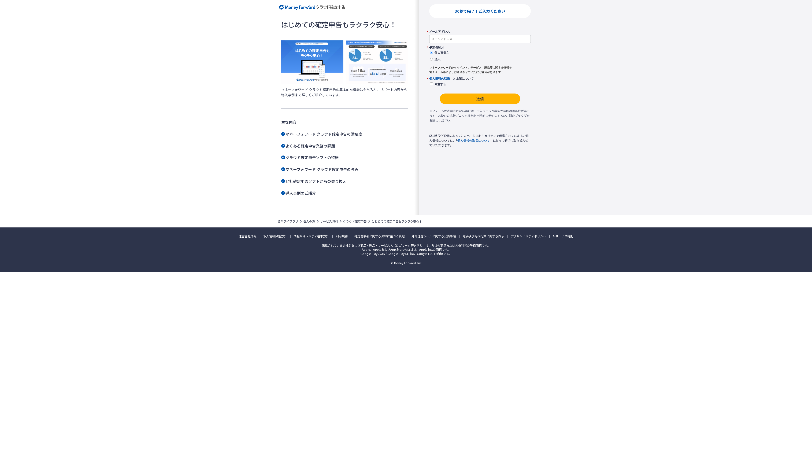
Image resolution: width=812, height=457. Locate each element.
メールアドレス (439, 32)
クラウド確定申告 (355, 221)
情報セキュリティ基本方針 (311, 236)
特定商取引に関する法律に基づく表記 (379, 236)
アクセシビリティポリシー (528, 236)
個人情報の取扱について (473, 140)
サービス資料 (329, 221)
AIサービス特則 (563, 236)
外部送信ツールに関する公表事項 (433, 236)
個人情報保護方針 (275, 236)
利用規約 (342, 236)
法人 (437, 59)
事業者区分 (436, 47)
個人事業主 (442, 52)
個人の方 (309, 221)
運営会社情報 (247, 236)
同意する (440, 84)
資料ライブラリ (287, 221)
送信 (480, 99)
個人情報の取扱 (439, 78)
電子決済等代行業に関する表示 (483, 236)
